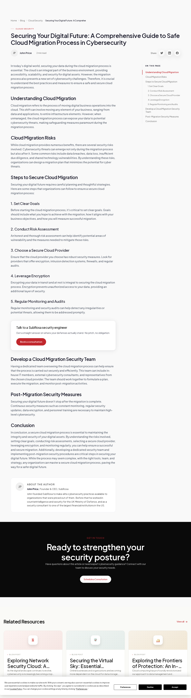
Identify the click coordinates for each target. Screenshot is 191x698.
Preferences (125, 687)
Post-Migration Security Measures (162, 116)
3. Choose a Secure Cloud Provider (164, 95)
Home (14, 20)
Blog (22, 20)
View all (180, 621)
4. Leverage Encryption (158, 100)
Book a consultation (31, 341)
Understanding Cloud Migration (162, 72)
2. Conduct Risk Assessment (161, 91)
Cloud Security (25, 29)
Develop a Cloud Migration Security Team (162, 110)
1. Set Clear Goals (156, 86)
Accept (175, 687)
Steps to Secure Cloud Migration (161, 81)
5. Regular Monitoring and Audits (163, 104)
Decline (150, 687)
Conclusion (151, 121)
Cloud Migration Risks (156, 77)
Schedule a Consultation (95, 579)
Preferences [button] (81, 689)
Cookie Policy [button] (16, 689)
